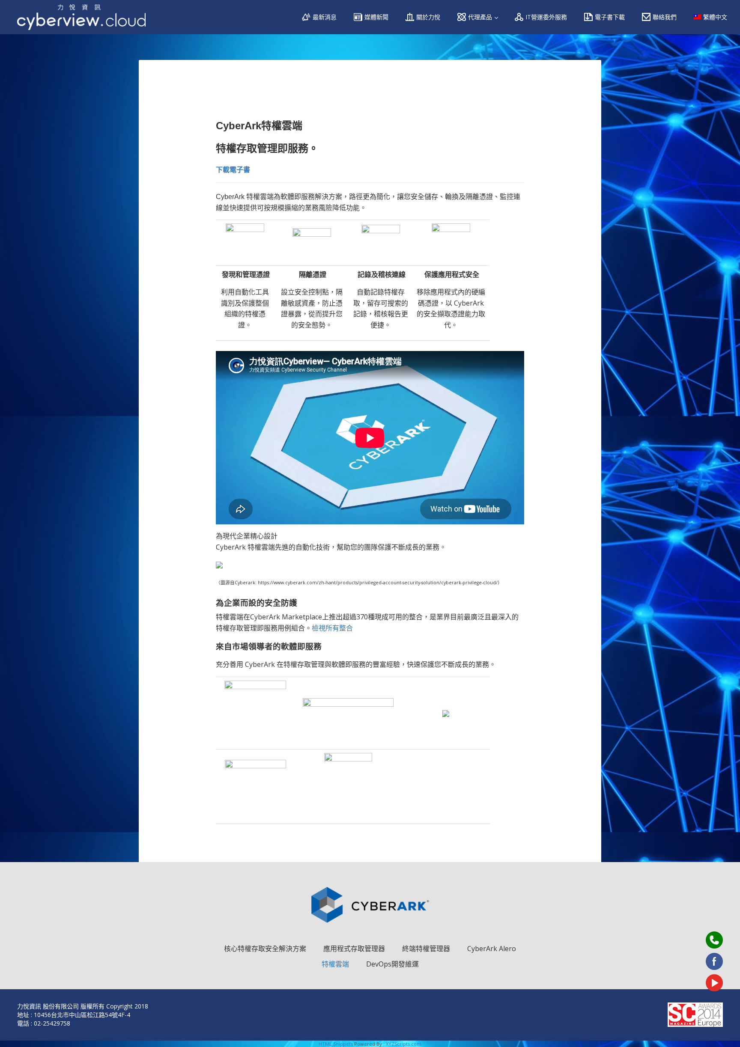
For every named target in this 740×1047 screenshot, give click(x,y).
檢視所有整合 (332, 628)
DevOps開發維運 (392, 964)
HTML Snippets (336, 1044)
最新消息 (325, 17)
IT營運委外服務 (546, 17)
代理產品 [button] (481, 17)
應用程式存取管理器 (354, 948)
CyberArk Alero (491, 948)
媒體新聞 (376, 17)
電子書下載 (610, 17)
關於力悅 (428, 17)
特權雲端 (335, 964)
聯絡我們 (665, 17)
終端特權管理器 (426, 948)
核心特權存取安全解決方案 (265, 948)
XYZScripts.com (403, 1044)
